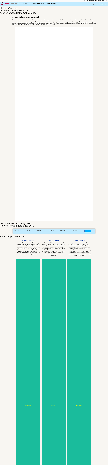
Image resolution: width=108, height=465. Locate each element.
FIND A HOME (17, 230)
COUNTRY (27, 230)
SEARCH (88, 231)
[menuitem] (99, 4)
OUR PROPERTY (38, 4)
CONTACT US (51, 4)
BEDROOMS (63, 230)
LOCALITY (51, 230)
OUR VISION (25, 4)
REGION (39, 230)
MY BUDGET (75, 230)
